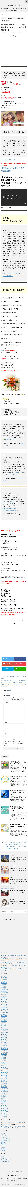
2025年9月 (4, 994)
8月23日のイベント (16, 680)
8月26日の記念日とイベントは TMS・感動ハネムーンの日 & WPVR (18, 881)
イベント (5, 676)
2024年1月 (4, 1027)
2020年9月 (4, 1093)
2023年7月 (4, 1037)
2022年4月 (4, 1062)
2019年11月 (4, 1110)
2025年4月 (4, 1002)
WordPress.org (5, 1161)
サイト (5, 733)
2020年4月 (4, 1101)
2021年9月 (4, 1073)
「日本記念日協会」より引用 (9, 160)
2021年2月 (4, 1085)
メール (6, 728)
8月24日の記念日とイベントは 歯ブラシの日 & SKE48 (18, 902)
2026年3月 (4, 984)
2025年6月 (4, 999)
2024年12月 (4, 1009)
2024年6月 (4, 1019)
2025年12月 (4, 989)
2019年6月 (4, 1116)
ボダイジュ (15, 682)
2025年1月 (4, 1007)
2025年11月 (4, 991)
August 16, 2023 (7, 516)
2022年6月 (4, 1059)
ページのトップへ (23, 620)
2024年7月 (4, 1017)
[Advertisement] (14, 51)
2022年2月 (4, 1065)
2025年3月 (4, 1004)
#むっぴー (12, 501)
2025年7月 (4, 997)
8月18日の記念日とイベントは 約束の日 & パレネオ (18, 777)
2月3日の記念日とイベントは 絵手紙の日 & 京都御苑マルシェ (18, 826)
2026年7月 (4, 978)
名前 (5, 722)
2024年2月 (4, 1026)
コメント (6, 702)
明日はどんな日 (14, 5)
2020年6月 (4, 1098)
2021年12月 (4, 1068)
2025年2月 (4, 1006)
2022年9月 (4, 1054)
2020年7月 (4, 1097)
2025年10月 (4, 993)
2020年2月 (4, 1105)
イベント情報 (5, 1137)
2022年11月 (4, 1050)
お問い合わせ (11, 1171)
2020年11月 (4, 1090)
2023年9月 (4, 1034)
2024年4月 (4, 1022)
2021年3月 (4, 1083)
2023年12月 (4, 1029)
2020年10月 (4, 1092)
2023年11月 (4, 1030)
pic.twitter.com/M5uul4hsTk (10, 510)
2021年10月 (4, 1072)
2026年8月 (4, 976)
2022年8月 (4, 1055)
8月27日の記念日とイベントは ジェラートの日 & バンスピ (18, 870)
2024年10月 (4, 1012)
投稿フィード (5, 1158)
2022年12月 (4, 1049)
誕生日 (24, 676)
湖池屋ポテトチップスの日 (20, 684)
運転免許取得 (4, 687)
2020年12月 (4, 1088)
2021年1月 (4, 1087)
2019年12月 (4, 1108)
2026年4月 (4, 983)
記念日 (21, 676)
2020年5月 (4, 1100)
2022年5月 (4, 1060)
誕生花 (2, 678)
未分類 (3, 1142)
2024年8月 (4, 1016)
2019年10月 (4, 1111)
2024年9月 (4, 1014)
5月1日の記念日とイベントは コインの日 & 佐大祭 (18, 762)
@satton (8, 690)
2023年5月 (4, 1040)
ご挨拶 (3, 1134)
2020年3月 (4, 1103)
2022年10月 (4, 1052)
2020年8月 (4, 1095)
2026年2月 (4, 986)
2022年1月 (4, 1067)
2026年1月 (4, 988)
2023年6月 (4, 1039)
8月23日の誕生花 (9, 682)
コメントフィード (6, 1160)
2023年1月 (4, 1047)
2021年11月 (4, 1070)
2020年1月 (4, 1106)
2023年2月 (4, 1045)
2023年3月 (4, 1044)
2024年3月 (4, 1024)
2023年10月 (4, 1032)
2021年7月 (4, 1077)
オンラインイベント (6, 1139)
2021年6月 (4, 1078)
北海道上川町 (22, 682)
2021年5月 (4, 1080)
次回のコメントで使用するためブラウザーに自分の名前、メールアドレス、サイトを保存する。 (14, 743)
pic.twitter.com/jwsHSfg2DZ (10, 474)
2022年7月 (4, 1057)
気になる (17, 676)
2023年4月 (4, 1042)
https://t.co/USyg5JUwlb (18, 472)
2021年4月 (4, 1082)
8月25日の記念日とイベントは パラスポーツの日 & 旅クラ (18, 892)
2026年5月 (4, 981)
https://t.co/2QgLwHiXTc (11, 439)
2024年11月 (4, 1011)
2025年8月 (4, 996)
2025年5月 (4, 1001)
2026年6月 (4, 979)
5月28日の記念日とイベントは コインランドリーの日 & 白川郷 (18, 808)
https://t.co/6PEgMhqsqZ (9, 508)
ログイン (3, 1156)
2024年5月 (4, 1021)
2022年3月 (4, 1064)
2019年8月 (4, 1115)
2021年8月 (4, 1075)
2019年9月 (4, 1113)
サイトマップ (19, 1171)
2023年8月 (4, 1035)
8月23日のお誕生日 (7, 680)
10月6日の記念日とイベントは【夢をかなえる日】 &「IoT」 (18, 792)
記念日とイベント (6, 1147)
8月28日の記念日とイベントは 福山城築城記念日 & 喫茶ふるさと (18, 859)
